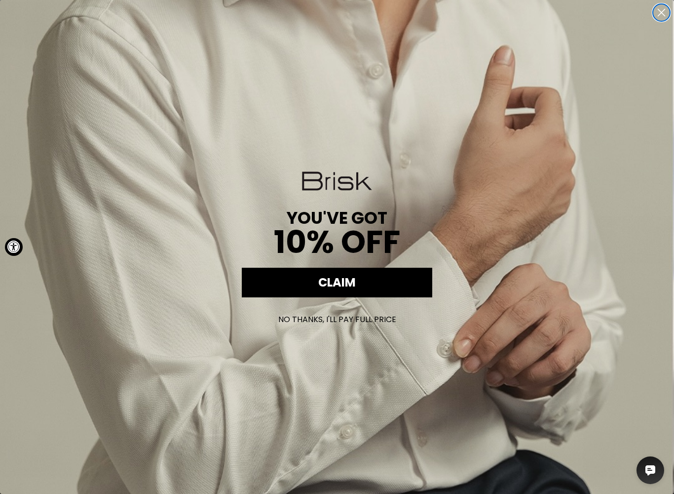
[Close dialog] (661, 12)
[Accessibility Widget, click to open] (14, 247)
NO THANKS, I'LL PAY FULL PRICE (337, 319)
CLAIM (337, 282)
